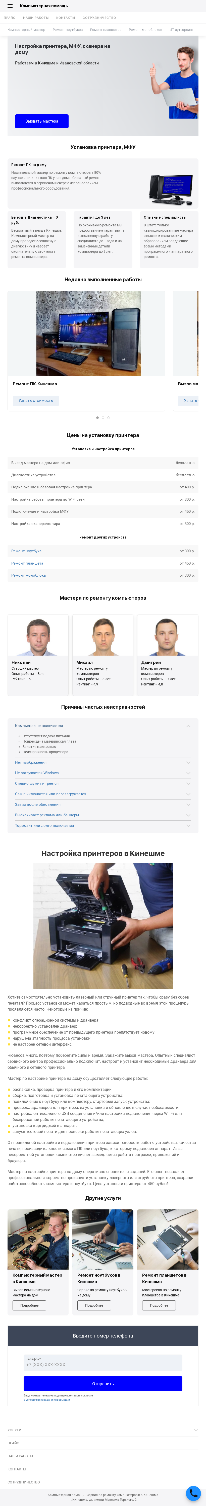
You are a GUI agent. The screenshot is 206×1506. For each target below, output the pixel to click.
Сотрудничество (99, 18)
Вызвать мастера (41, 121)
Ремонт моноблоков (145, 30)
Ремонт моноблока (28, 575)
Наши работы (36, 18)
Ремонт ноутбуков (68, 30)
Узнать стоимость (36, 400)
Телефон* (33, 1359)
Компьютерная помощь (44, 6)
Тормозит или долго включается (44, 825)
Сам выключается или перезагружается (50, 794)
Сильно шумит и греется (37, 783)
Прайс (10, 18)
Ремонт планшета (27, 563)
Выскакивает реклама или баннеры (47, 815)
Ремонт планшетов (105, 30)
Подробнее (29, 1305)
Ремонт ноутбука (26, 551)
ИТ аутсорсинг (181, 30)
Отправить (103, 1383)
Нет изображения (30, 762)
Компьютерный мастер (26, 30)
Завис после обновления (38, 804)
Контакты (65, 18)
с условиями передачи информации (47, 1399)
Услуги (14, 1430)
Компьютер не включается (39, 726)
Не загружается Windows (37, 773)
